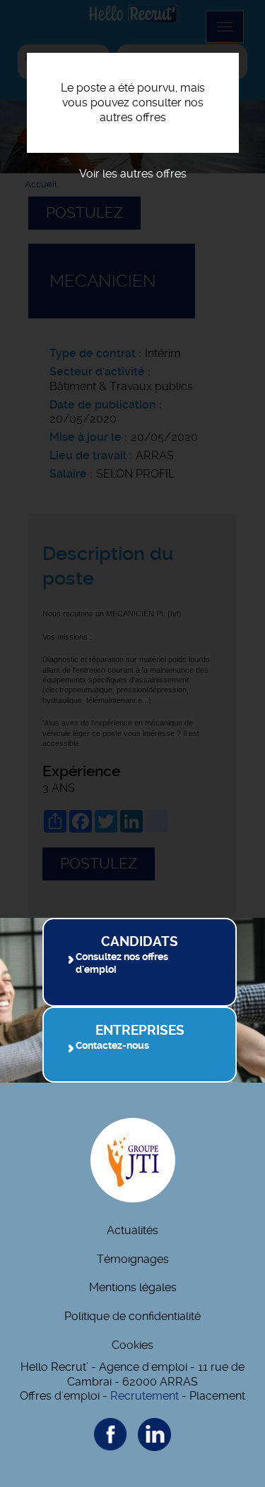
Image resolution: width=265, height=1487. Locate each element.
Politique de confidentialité (132, 1316)
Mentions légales (133, 1287)
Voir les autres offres (133, 173)
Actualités (132, 1230)
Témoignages (133, 1259)
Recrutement (144, 1395)
